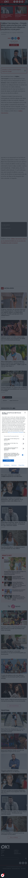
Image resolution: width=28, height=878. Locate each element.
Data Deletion (6, 465)
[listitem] (14, 436)
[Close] (25, 413)
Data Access (14, 465)
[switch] (23, 439)
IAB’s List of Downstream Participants (15, 432)
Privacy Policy (21, 465)
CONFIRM (8, 460)
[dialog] (14, 439)
